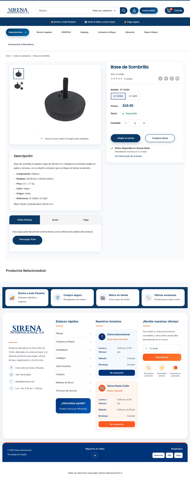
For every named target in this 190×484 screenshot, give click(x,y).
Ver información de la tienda (128, 156)
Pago (86, 219)
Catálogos (73, 358)
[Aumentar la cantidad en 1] (144, 123)
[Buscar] (123, 10)
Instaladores (73, 349)
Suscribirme (162, 357)
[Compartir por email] (177, 78)
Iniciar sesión (148, 10)
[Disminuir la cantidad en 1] (126, 123)
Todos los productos (22, 56)
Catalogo (84, 32)
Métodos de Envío (73, 382)
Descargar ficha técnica (27, 241)
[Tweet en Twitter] (172, 78)
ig (95, 455)
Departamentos (15, 32)
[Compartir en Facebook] (160, 78)
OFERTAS (66, 32)
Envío (55, 219)
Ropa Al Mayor (151, 32)
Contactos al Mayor (107, 32)
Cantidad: (116, 123)
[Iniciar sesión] (134, 10)
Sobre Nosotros (73, 366)
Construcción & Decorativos (21, 44)
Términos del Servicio (73, 390)
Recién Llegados (44, 32)
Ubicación (130, 32)
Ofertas (73, 333)
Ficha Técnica (25, 219)
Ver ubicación (117, 373)
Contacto (73, 374)
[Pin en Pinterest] (166, 78)
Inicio (8, 56)
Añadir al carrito (125, 138)
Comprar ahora (160, 138)
